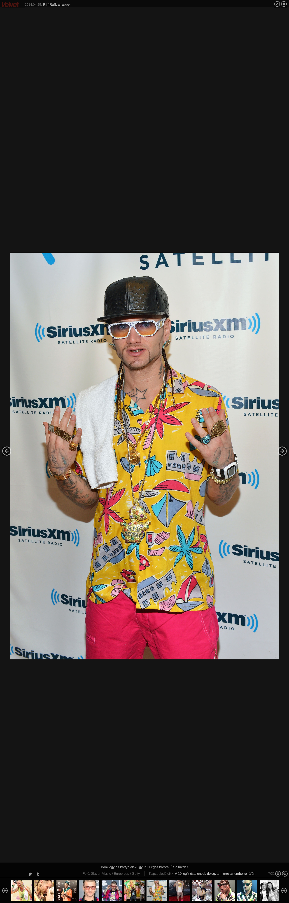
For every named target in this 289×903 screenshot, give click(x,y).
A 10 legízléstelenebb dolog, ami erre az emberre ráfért (215, 873)
